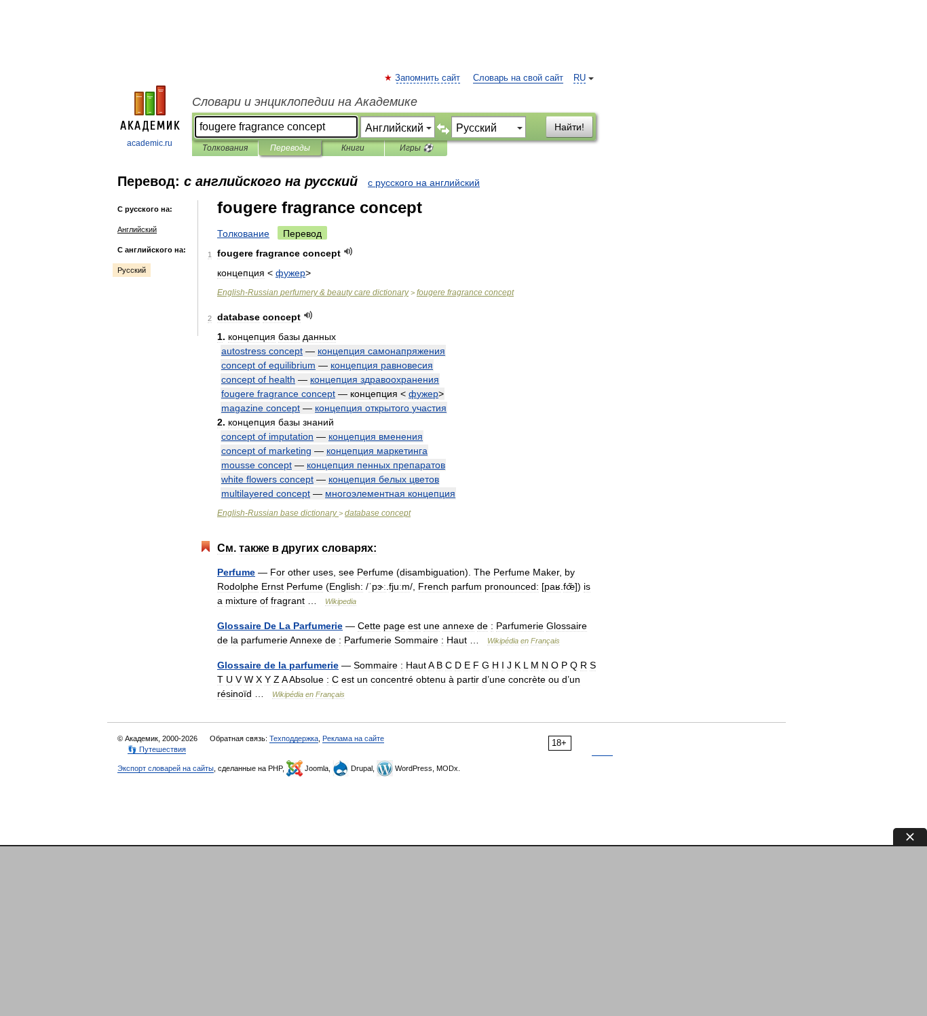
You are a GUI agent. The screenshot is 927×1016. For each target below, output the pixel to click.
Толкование (243, 233)
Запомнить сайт (428, 78)
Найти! (569, 126)
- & (313, 292)
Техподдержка (293, 738)
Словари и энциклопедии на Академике (304, 102)
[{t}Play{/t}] (348, 251)
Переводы (290, 148)
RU (579, 78)
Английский (137, 229)
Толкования (225, 148)
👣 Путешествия (157, 749)
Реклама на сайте (353, 738)
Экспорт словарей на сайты (165, 768)
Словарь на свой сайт (518, 78)
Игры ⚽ (416, 148)
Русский (131, 270)
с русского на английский (424, 182)
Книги (352, 148)
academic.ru (149, 143)
